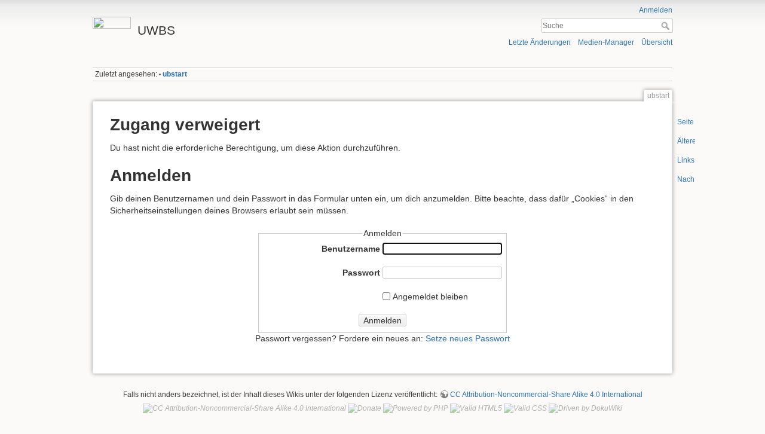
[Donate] (364, 408)
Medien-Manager (606, 42)
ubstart (175, 74)
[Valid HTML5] (476, 408)
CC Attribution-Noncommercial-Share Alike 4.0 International (546, 394)
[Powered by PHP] (415, 408)
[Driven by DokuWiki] (585, 408)
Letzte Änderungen (540, 42)
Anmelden (655, 10)
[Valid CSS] (525, 408)
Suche (666, 26)
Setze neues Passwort (468, 338)
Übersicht (656, 42)
